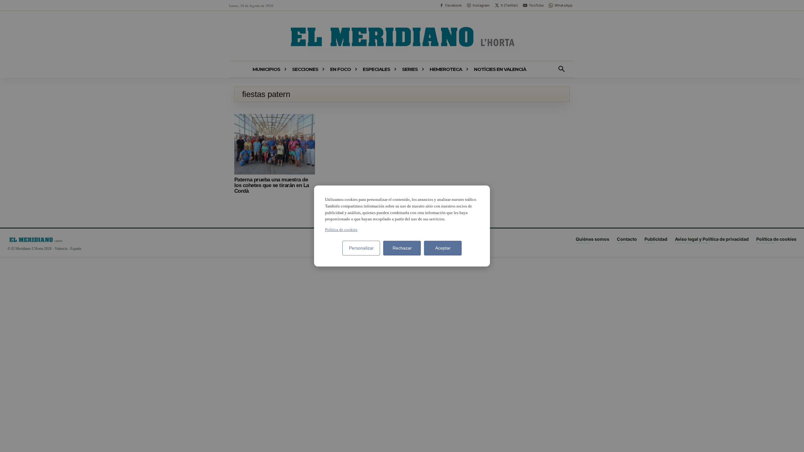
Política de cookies (341, 229)
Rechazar (402, 247)
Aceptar (443, 247)
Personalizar (361, 247)
